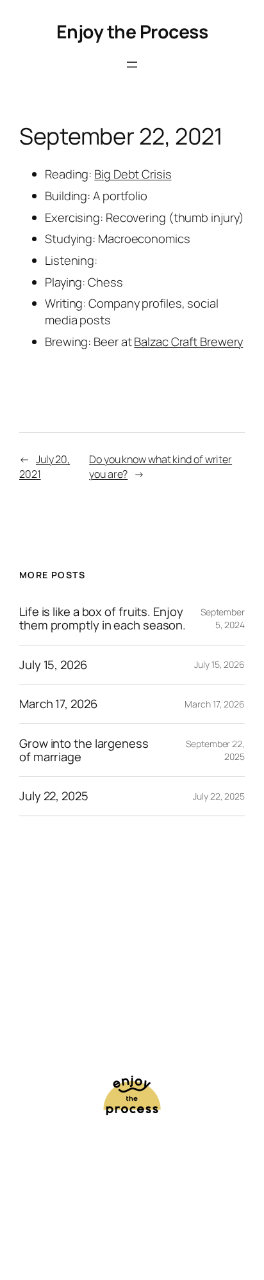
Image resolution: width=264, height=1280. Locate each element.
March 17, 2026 (58, 704)
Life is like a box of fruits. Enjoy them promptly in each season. (102, 618)
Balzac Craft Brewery (188, 341)
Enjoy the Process (132, 31)
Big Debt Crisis (133, 174)
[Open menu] (132, 64)
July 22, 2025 (53, 796)
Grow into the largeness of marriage (84, 750)
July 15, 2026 (53, 665)
